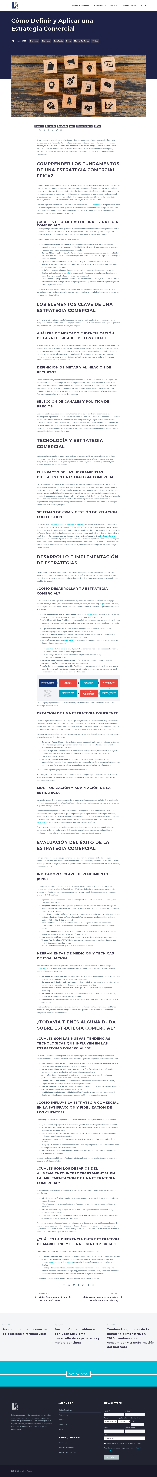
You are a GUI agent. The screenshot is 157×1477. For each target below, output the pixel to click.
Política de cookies (66, 1447)
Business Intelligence (65, 999)
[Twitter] (40, 130)
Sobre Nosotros (65, 1410)
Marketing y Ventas (71, 640)
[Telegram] (57, 130)
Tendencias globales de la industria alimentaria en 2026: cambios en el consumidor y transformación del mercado (130, 1338)
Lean (68, 41)
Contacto (63, 1424)
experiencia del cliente (66, 273)
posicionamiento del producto (61, 1262)
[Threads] (61, 130)
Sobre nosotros (80, 5)
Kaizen (29, 1471)
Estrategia (58, 41)
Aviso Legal (63, 1443)
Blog (143, 5)
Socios (113, 5)
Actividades (100, 5)
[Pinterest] (44, 130)
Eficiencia (46, 41)
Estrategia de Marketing (55, 649)
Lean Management (95, 204)
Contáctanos (129, 5)
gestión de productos (110, 603)
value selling (75, 637)
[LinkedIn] (52, 130)
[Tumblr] (48, 130)
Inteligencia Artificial (50, 1063)
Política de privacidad (67, 1452)
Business (34, 41)
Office (95, 41)
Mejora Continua (81, 41)
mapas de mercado (90, 614)
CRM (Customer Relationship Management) (67, 524)
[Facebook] (36, 130)
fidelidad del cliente (108, 536)
